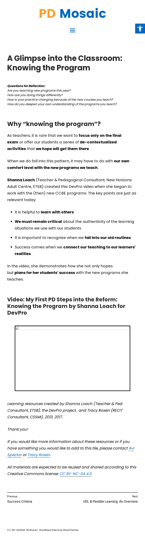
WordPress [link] (45, 530)
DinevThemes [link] (70, 530)
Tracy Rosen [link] (38, 454)
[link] (140, 28)
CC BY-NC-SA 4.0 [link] (75, 473)
